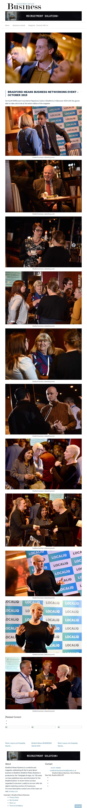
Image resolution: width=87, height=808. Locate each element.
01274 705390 (56, 768)
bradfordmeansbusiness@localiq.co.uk (63, 770)
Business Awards (19, 25)
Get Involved (14, 800)
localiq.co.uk (13, 791)
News (7, 25)
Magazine (31, 25)
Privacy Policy (14, 797)
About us (12, 803)
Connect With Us (42, 25)
